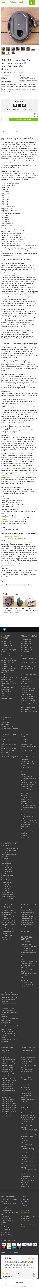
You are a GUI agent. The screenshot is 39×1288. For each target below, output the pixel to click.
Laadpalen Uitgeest (7, 1065)
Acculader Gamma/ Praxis (9, 660)
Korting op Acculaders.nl (28, 782)
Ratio (21, 585)
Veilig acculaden (26, 799)
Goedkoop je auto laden (28, 1170)
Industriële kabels (26, 837)
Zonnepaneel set (6, 927)
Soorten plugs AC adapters (29, 705)
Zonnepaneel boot (26, 910)
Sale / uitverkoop (6, 698)
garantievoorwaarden (8, 566)
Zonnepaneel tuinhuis (27, 916)
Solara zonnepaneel (7, 1029)
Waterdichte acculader (28, 684)
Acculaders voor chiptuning (29, 711)
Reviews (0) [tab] (19, 132)
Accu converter (25, 652)
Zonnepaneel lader (26, 944)
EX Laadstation (6, 585)
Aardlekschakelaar (26, 1085)
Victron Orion (5, 884)
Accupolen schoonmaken (9, 748)
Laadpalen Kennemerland (9, 1093)
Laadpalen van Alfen (27, 1059)
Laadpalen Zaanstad (7, 1082)
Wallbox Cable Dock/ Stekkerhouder (19, 610)
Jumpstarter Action (7, 658)
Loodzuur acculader (7, 726)
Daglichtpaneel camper (8, 920)
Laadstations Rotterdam (8, 1114)
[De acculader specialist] (16, 2)
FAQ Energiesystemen (8, 696)
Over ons (4, 1202)
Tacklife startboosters (8, 897)
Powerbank (24, 759)
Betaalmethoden (6, 1210)
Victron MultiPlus (6, 882)
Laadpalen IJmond (6, 1095)
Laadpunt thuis (6, 1051)
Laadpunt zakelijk (26, 1055)
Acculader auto (6, 641)
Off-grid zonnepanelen (8, 923)
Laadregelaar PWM (27, 950)
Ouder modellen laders (28, 707)
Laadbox (15, 585)
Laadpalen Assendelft (8, 1074)
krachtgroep (11, 481)
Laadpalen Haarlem (7, 1097)
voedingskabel (22, 468)
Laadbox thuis (5, 1053)
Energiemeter (25, 1087)
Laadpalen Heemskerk (8, 1063)
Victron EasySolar (6, 880)
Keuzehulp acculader (7, 647)
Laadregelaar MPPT (27, 948)
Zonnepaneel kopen (7, 910)
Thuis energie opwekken (8, 931)
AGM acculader (6, 722)
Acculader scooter (6, 645)
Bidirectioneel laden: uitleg (9, 997)
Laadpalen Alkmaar (7, 1088)
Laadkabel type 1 (26, 740)
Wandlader (28, 585)
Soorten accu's (6, 740)
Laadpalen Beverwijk (7, 1061)
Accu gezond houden (7, 681)
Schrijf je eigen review (19, 72)
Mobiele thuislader (26, 744)
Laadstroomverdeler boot (29, 961)
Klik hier (3, 511)
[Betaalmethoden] (4, 1244)
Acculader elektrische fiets (9, 677)
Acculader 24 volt (26, 647)
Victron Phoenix (6, 886)
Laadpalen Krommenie (8, 1078)
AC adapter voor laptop (28, 696)
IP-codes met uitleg (27, 829)
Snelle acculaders (26, 709)
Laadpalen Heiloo (6, 1086)
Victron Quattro (6, 888)
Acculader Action (6, 666)
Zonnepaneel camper (27, 908)
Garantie (4, 1223)
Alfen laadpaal (5, 1057)
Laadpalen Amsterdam (8, 1091)
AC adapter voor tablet (28, 701)
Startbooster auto (26, 682)
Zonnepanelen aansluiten (9, 912)
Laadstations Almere (7, 1099)
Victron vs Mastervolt (27, 784)
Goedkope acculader (27, 761)
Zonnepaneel (25, 686)
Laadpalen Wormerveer (8, 1080)
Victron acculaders (7, 869)
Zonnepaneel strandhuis (28, 918)
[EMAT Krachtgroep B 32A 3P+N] (30, 601)
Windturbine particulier (28, 690)
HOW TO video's (6, 520)
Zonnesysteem (6, 914)
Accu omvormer (26, 654)
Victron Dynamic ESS (7, 1008)
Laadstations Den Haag (8, 1103)
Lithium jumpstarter (7, 671)
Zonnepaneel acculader (8, 925)
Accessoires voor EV (27, 1089)
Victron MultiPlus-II (7, 867)
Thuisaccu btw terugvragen (9, 757)
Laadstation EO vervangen (29, 1134)
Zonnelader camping (7, 916)
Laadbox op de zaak (27, 1053)
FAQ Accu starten (6, 694)
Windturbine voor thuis (28, 688)
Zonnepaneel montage (28, 963)
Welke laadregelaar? (27, 982)
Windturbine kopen (7, 673)
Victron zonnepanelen (8, 1033)
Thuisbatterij (5, 754)
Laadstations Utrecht (7, 1116)
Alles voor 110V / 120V (28, 666)
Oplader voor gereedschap (29, 703)
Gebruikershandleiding (12, 536)
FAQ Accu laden (6, 692)
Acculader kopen (6, 679)
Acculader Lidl (5, 664)
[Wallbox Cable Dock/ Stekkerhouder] (19, 601)
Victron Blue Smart (7, 876)
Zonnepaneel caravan (27, 912)
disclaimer (11, 562)
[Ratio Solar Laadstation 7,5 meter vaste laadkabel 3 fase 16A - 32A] (8, 601)
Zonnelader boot (6, 918)
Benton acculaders (7, 895)
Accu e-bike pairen (26, 776)
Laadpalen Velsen (6, 1072)
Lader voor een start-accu (9, 742)
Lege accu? (24, 835)
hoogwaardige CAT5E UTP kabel (11, 478)
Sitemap (3, 1225)
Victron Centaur (6, 878)
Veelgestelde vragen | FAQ (9, 1199)
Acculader (24, 677)
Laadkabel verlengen (27, 750)
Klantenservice (5, 1216)
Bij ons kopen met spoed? (29, 806)
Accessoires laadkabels (28, 1083)
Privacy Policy (5, 1208)
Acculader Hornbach (7, 662)
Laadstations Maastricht (8, 1112)
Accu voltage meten (27, 668)
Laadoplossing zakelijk (28, 1057)
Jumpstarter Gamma (7, 654)
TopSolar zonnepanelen (8, 1031)
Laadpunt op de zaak (27, 1051)
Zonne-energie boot (27, 923)
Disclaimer (4, 1206)
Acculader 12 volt (26, 641)
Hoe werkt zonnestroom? (9, 1010)
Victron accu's (5, 873)
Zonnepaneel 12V (26, 920)
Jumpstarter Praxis (7, 656)
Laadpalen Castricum (7, 1067)
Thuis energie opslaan (8, 929)
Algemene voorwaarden (8, 1204)
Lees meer (3, 94)
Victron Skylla (5, 890)
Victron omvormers (7, 871)
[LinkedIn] (4, 629)
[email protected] (26, 1212)
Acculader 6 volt (26, 639)
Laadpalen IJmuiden (7, 1070)
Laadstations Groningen (8, 1107)
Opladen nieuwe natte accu (9, 729)
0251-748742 (5, 1233)
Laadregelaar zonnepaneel (29, 946)
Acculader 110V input (27, 650)
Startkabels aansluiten (8, 675)
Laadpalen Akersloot (7, 1084)
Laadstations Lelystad (8, 1110)
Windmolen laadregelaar (28, 656)
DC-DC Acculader (26, 787)
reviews (24, 1286)
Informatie (8, 616)
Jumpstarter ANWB (7, 899)
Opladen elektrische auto (28, 1113)
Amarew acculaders (7, 892)
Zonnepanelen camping (28, 914)
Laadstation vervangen (28, 1119)
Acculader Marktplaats (8, 668)
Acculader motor (6, 643)
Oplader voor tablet (27, 699)
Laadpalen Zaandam (7, 1076)
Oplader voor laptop (27, 694)
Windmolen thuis (26, 692)
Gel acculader (5, 724)
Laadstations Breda (7, 1101)
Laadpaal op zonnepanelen (9, 1059)
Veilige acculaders (26, 801)
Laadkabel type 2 (26, 742)
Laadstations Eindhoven (8, 1105)
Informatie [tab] (6, 132)
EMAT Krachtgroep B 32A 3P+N (30, 610)
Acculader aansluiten (27, 803)
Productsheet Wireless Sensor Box (15, 538)
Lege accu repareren (27, 797)
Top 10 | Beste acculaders (9, 848)
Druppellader (25, 680)
